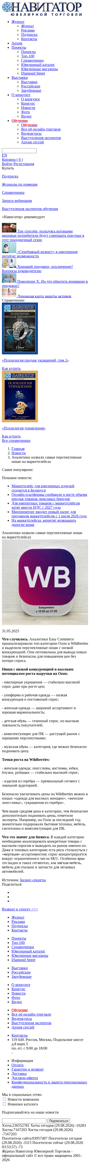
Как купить (11, 368)
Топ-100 (27, 56)
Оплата (18, 1065)
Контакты (29, 39)
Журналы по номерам (19, 184)
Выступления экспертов (41, 138)
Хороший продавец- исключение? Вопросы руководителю (37, 269)
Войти (7, 164)
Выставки (20, 78)
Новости (28, 108)
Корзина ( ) (12, 159)
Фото (25, 112)
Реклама (28, 30)
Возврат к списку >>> (20, 909)
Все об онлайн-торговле (41, 129)
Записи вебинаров (17, 201)
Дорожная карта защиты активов (44, 296)
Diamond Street (33, 73)
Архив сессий (32, 142)
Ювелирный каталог (38, 65)
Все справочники (16, 441)
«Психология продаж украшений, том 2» (35, 360)
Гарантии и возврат (28, 1069)
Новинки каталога (22, 1104)
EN (4, 155)
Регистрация (23, 164)
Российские (30, 86)
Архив (17, 43)
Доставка (19, 1074)
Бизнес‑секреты (33, 880)
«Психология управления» (24, 428)
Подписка (29, 34)
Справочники (32, 60)
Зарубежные (31, 90)
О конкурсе (21, 95)
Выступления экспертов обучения (30, 209)
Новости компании (23, 1099)
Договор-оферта (25, 1078)
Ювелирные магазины (39, 69)
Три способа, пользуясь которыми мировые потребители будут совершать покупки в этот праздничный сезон (43, 235)
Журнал (18, 22)
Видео (26, 116)
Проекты (19, 47)
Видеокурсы (31, 133)
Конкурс (28, 103)
